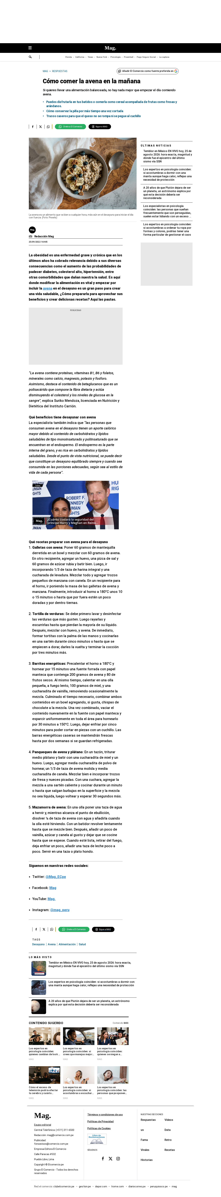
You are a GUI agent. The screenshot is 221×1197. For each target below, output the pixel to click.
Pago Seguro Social (146, 57)
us (142, 1130)
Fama (144, 1140)
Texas (90, 57)
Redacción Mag (44, 236)
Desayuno (38, 944)
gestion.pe (85, 1186)
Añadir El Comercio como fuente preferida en (148, 71)
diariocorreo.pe (137, 1186)
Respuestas (148, 1120)
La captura (164, 57)
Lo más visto (40, 957)
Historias (147, 1160)
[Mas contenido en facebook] (103, 1158)
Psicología (115, 57)
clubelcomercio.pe (64, 1186)
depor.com (101, 1186)
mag (174, 1186)
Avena (52, 944)
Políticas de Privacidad (100, 1121)
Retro (168, 1140)
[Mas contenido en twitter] (110, 1158)
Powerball (128, 57)
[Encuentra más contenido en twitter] (40, 127)
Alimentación (67, 944)
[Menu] (31, 48)
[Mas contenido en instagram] (118, 1158)
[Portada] (42, 1121)
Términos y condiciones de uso (105, 1114)
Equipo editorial (42, 1124)
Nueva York (102, 57)
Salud (82, 944)
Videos (169, 1120)
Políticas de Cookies (99, 1128)
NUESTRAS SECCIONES (152, 1114)
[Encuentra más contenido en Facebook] (33, 127)
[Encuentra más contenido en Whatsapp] (48, 127)
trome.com (117, 1186)
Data (168, 1130)
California (79, 57)
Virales (145, 1150)
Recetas (170, 1150)
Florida (68, 57)
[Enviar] (30, 57)
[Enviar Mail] (31, 236)
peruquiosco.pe (159, 1186)
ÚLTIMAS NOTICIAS (156, 145)
